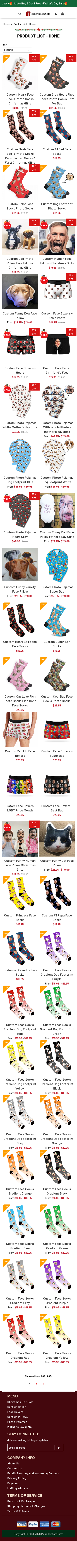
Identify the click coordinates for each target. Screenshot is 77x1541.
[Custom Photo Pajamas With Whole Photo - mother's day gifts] (57, 401)
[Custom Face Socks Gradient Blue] (20, 1222)
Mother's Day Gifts (19, 1426)
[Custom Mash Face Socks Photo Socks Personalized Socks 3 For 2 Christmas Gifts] (20, 127)
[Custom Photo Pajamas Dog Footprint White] (57, 456)
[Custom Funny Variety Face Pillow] (20, 564)
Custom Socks (16, 1406)
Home (6, 24)
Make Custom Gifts (52, 1533)
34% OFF (34, 222)
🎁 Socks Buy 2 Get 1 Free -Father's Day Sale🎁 (38, 3)
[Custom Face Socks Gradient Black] (57, 1167)
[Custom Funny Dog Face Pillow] (20, 291)
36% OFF (71, 58)
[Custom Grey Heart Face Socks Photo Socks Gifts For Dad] (57, 72)
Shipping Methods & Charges (26, 1506)
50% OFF (34, 58)
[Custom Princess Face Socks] (20, 893)
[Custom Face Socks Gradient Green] (57, 1222)
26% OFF (71, 277)
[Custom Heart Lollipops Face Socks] (20, 620)
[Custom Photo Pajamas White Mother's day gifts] (20, 401)
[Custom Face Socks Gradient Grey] (20, 1276)
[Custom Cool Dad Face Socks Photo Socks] (57, 674)
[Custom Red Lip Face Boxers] (20, 729)
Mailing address (17, 1488)
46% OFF (34, 386)
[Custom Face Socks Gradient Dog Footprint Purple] (57, 948)
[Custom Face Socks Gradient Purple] (57, 1276)
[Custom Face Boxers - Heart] (20, 346)
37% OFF (71, 332)
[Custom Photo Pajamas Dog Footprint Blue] (20, 456)
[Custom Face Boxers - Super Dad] (57, 729)
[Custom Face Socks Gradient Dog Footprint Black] (57, 1057)
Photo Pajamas (17, 1421)
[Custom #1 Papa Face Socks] (57, 893)
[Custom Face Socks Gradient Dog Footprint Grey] (20, 1112)
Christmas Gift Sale (20, 1401)
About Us (13, 1463)
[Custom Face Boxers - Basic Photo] (57, 291)
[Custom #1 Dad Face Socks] (57, 127)
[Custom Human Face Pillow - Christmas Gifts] (57, 237)
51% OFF (34, 113)
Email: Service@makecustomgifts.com (33, 1473)
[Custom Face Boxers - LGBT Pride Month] (20, 784)
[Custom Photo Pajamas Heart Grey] (20, 510)
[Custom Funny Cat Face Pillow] (57, 839)
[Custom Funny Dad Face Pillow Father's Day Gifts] (57, 510)
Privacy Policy (16, 1478)
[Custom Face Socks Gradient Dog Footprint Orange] (57, 1112)
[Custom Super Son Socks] (57, 620)
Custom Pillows (17, 1416)
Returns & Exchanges (21, 1501)
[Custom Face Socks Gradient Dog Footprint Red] (20, 1003)
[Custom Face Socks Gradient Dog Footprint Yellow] (20, 1057)
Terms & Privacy (18, 1511)
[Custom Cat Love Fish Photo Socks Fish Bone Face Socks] (20, 674)
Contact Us (14, 1468)
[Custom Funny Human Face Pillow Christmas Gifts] (20, 839)
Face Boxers (15, 1411)
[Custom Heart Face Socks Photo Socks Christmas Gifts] (20, 72)
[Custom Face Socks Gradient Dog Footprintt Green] (57, 1003)
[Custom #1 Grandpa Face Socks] (20, 948)
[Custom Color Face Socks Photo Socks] (20, 182)
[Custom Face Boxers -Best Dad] (57, 784)
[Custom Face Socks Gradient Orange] (20, 1167)
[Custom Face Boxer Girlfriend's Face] (57, 346)
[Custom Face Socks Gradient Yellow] (57, 1331)
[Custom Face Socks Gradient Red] (20, 1331)
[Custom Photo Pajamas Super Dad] (57, 565)
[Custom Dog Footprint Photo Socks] (57, 182)
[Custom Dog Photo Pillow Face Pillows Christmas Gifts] (20, 237)
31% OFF (34, 332)
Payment (13, 1483)
